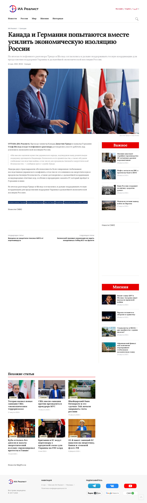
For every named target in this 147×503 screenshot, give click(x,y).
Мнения (44, 18)
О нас (43, 485)
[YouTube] (130, 486)
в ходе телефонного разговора (37, 147)
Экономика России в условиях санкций (75, 202)
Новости (12, 18)
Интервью (58, 18)
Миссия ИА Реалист (56, 485)
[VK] (112, 486)
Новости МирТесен (17, 465)
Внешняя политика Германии (17, 202)
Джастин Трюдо (49, 202)
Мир (34, 18)
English (128, 9)
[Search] (136, 18)
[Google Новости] (112, 493)
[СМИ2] (130, 493)
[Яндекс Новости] (94, 493)
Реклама (69, 485)
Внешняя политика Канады (35, 202)
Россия (24, 18)
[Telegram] (94, 486)
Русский (119, 9)
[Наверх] (141, 497)
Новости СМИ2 (15, 209)
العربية (135, 9)
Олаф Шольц (59, 202)
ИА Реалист (12, 28)
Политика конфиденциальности (54, 488)
